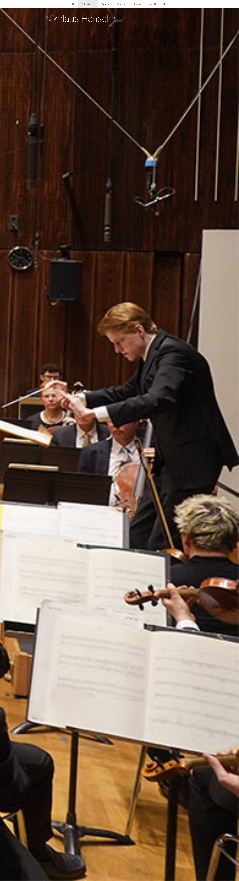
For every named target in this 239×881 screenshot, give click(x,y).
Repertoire (122, 4)
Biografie (106, 4)
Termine (138, 4)
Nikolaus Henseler (80, 18)
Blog (165, 4)
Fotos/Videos (88, 4)
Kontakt (152, 4)
